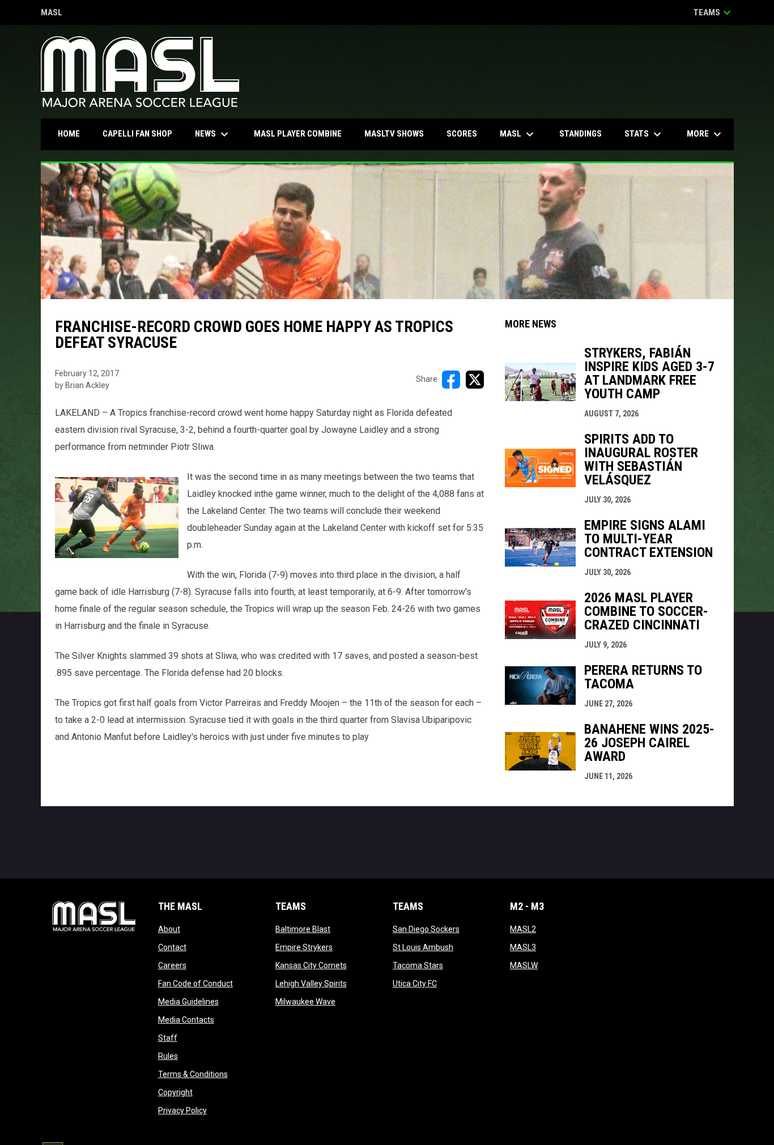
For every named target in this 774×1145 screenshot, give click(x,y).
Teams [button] (714, 12)
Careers (172, 965)
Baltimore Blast (302, 929)
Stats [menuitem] (644, 134)
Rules (168, 1056)
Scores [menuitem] (461, 134)
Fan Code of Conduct (195, 983)
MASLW (524, 965)
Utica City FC (415, 983)
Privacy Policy (182, 1110)
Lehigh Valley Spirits (311, 983)
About (169, 929)
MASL (51, 13)
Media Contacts (186, 1019)
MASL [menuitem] (518, 134)
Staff (167, 1037)
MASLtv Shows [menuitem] (394, 134)
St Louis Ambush (423, 947)
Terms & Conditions (193, 1074)
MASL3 (523, 947)
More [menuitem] (705, 134)
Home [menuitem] (69, 134)
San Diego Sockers (426, 929)
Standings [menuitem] (580, 134)
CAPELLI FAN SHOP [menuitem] (142, 133)
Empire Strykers (304, 947)
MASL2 (523, 929)
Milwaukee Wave (305, 1001)
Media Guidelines (188, 1001)
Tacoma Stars (418, 965)
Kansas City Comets (311, 965)
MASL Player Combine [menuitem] (298, 134)
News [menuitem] (213, 134)
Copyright (175, 1092)
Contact (172, 947)
